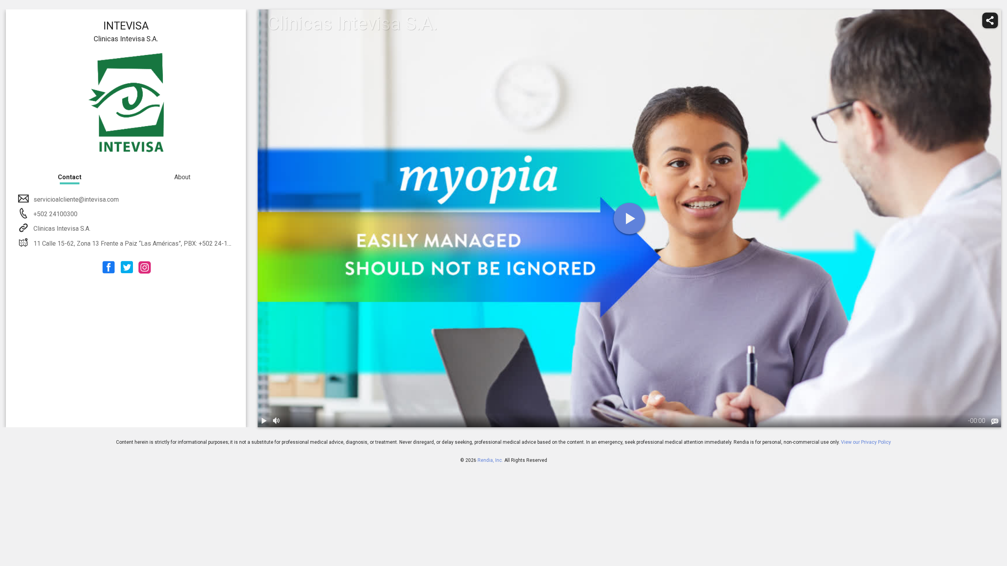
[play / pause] (264, 421)
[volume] (276, 421)
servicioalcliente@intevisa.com (76, 199)
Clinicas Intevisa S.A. (61, 228)
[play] (629, 218)
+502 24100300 (54, 214)
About (182, 177)
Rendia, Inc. (490, 460)
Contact (69, 177)
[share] (990, 20)
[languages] (995, 421)
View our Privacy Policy (866, 442)
